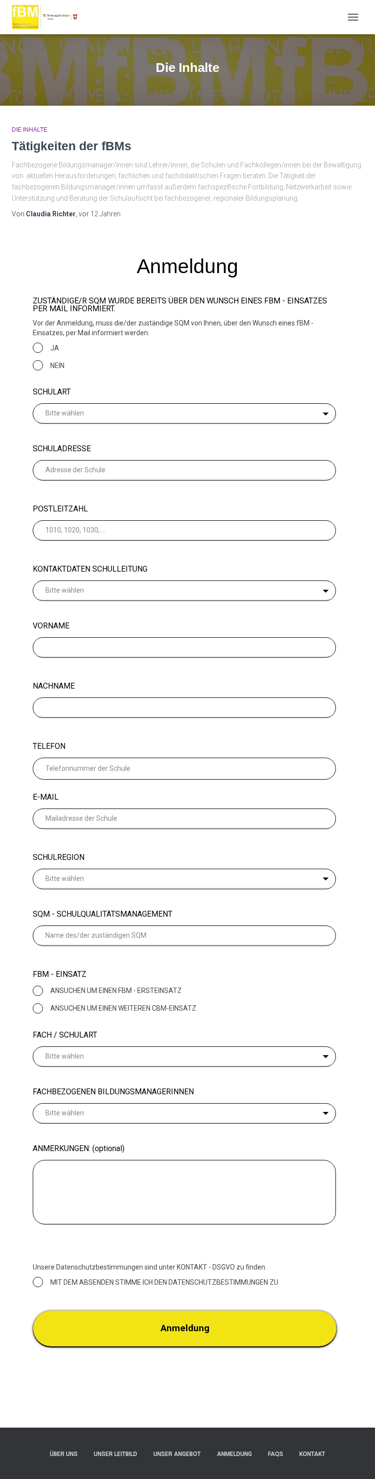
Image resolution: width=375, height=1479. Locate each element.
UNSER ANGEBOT (177, 1454)
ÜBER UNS (64, 1454)
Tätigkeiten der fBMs (71, 146)
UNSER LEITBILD (115, 1454)
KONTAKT (312, 1454)
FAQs (275, 1454)
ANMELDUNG (234, 1454)
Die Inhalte (29, 129)
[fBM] (49, 17)
